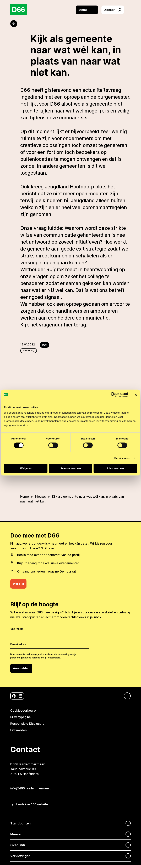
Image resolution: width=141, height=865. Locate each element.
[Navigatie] (125, 695)
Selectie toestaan (70, 468)
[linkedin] (20, 696)
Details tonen (122, 457)
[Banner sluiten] (136, 394)
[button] (88, 10)
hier (68, 325)
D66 (44, 345)
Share (26, 350)
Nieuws (40, 496)
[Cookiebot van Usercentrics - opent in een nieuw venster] (113, 394)
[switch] (53, 445)
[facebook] (14, 696)
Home (24, 496)
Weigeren (25, 468)
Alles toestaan (115, 468)
